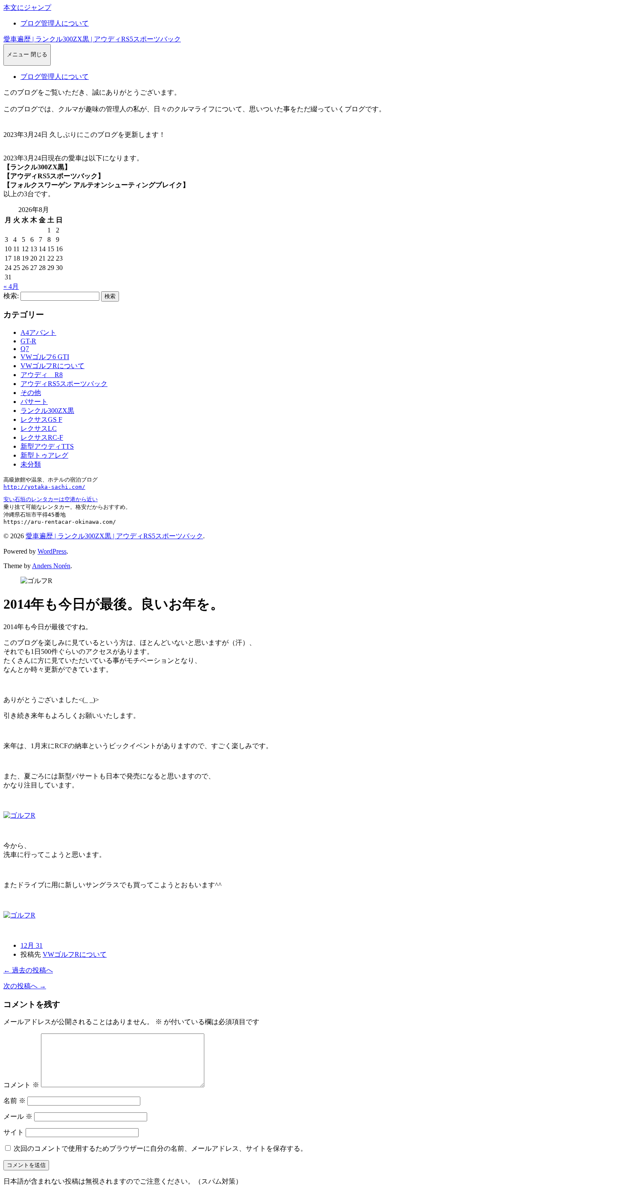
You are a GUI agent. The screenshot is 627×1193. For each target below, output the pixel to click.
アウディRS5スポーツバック (63, 383)
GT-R (28, 341)
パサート (34, 401)
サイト (13, 1132)
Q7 (24, 348)
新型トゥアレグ (44, 455)
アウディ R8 (41, 374)
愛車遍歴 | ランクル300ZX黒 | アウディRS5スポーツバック (92, 39)
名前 (14, 1100)
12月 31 (31, 945)
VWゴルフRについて (52, 365)
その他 (30, 392)
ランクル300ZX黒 (47, 410)
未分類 (30, 464)
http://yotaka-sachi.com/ (44, 487)
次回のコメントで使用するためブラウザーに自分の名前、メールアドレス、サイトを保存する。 (160, 1148)
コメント (21, 1085)
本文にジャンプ (27, 7)
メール (17, 1116)
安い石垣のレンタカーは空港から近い (50, 499)
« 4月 (11, 286)
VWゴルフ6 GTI (44, 356)
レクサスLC (38, 428)
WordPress (52, 551)
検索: (11, 295)
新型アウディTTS (47, 446)
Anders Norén (51, 565)
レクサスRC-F (41, 437)
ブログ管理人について (54, 23)
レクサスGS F (41, 419)
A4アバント (38, 332)
